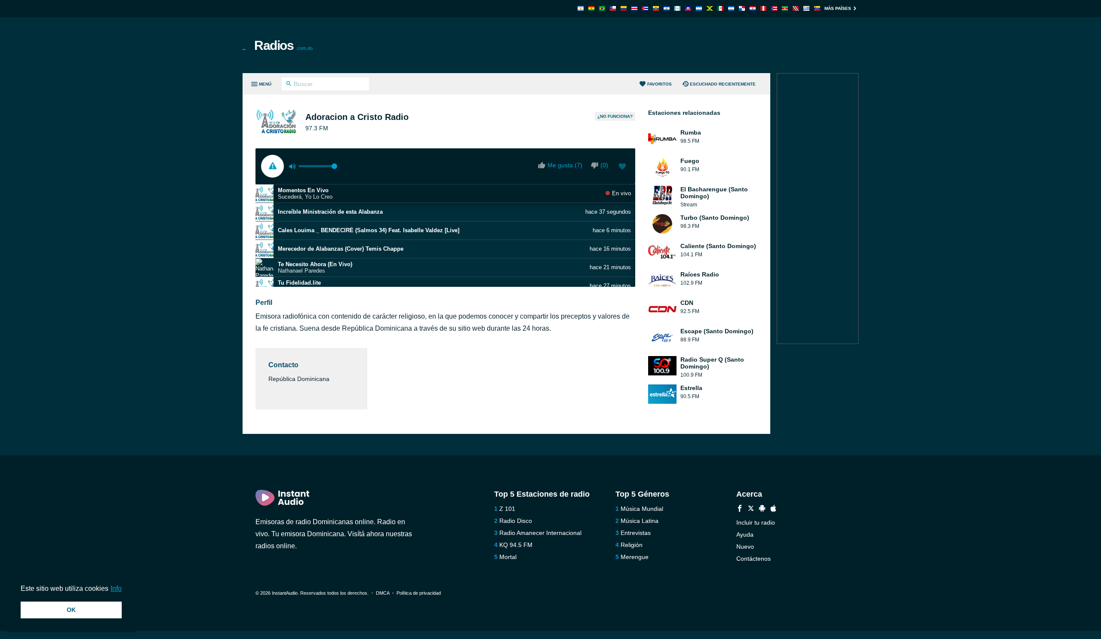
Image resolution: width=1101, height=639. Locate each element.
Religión (632, 544)
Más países (837, 8)
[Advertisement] (647, 45)
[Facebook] (739, 509)
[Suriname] (785, 8)
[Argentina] (581, 8)
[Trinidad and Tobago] (796, 8)
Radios (283, 45)
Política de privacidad (419, 593)
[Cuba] (645, 8)
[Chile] (613, 8)
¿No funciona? (615, 116)
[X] (750, 509)
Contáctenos (753, 558)
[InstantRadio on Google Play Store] (762, 509)
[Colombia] (624, 8)
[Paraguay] (753, 8)
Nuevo (745, 546)
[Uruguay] (806, 8)
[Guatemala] (677, 8)
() (604, 165)
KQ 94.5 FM (515, 544)
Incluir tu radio (755, 522)
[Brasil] (602, 8)
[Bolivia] (591, 8)
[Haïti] (688, 8)
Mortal (508, 556)
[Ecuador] (656, 8)
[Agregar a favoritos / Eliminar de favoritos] (622, 167)
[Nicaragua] (731, 8)
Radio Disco (515, 520)
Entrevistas (636, 532)
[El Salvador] (667, 8)
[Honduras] (699, 8)
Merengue (635, 556)
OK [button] (71, 609)
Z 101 (507, 508)
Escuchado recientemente (723, 84)
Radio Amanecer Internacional (540, 532)
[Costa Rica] (634, 8)
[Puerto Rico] (774, 8)
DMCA (382, 593)
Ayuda (744, 534)
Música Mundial (642, 508)
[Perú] (763, 8)
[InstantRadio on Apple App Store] (773, 509)
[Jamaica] (710, 8)
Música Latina (639, 520)
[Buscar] (289, 84)
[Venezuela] (817, 8)
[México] (720, 8)
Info (116, 588)
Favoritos (659, 84)
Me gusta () (564, 165)
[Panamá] (742, 8)
